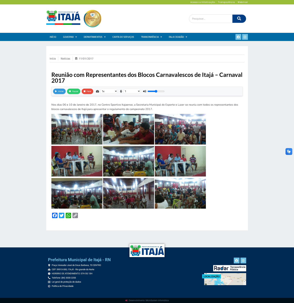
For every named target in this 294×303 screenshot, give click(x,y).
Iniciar (61, 91)
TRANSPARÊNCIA (150, 37)
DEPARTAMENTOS (93, 37)
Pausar (75, 91)
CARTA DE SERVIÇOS (123, 37)
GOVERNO (68, 37)
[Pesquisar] (239, 19)
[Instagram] (245, 37)
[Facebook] (238, 37)
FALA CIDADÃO (176, 37)
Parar (89, 91)
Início (53, 37)
